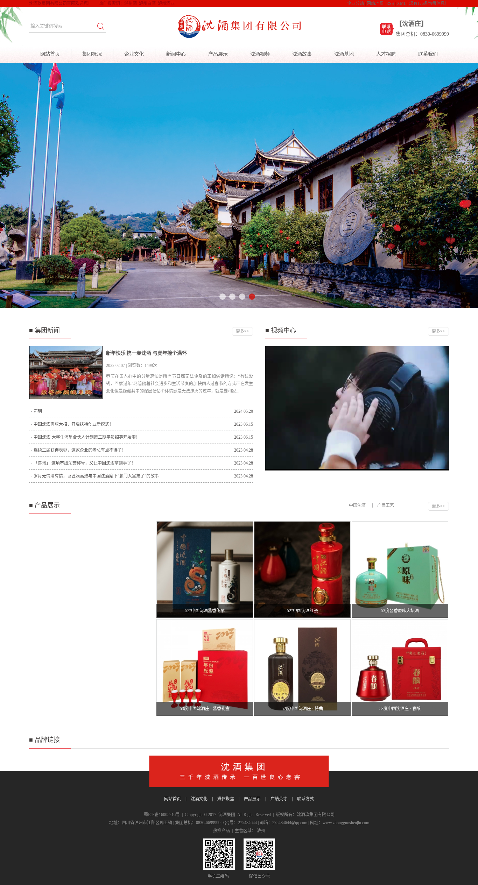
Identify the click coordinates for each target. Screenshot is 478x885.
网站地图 (375, 3)
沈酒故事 (302, 54)
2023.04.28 (243, 450)
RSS (390, 3)
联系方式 (305, 798)
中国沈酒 (357, 505)
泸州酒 (130, 3)
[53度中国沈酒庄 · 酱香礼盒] (204, 667)
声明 (38, 411)
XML (401, 3)
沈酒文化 (199, 798)
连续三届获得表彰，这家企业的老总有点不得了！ (80, 450)
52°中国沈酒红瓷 (302, 610)
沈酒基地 (344, 54)
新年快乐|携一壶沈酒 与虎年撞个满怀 (146, 353)
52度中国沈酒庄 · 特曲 (302, 708)
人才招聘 (386, 54)
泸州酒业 (166, 3)
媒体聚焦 (225, 798)
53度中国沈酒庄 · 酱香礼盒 (205, 708)
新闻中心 (176, 54)
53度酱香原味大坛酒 (400, 610)
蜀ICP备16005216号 (162, 814)
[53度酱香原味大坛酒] (400, 569)
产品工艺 (385, 505)
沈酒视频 (260, 54)
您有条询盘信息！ (429, 3)
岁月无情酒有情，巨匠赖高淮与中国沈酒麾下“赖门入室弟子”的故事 (96, 476)
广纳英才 (278, 798)
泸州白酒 (147, 3)
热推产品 (221, 830)
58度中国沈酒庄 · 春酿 (400, 708)
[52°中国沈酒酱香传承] (204, 569)
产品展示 (218, 54)
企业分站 (355, 3)
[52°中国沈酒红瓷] (302, 569)
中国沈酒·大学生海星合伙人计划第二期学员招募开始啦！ (87, 437)
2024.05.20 (243, 411)
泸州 (261, 830)
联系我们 (428, 54)
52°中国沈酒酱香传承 (205, 610)
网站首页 (50, 54)
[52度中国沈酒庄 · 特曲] (302, 667)
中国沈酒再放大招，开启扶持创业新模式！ (73, 424)
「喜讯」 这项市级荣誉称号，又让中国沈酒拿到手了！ (84, 463)
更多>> (242, 331)
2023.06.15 (243, 424)
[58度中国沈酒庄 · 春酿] (400, 667)
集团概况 (92, 54)
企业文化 (134, 54)
